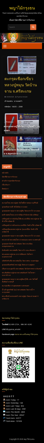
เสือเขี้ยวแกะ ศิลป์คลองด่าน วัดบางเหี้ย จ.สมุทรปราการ (21, 149)
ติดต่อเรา (5, 188)
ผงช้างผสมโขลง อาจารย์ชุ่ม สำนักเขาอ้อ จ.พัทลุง (20, 215)
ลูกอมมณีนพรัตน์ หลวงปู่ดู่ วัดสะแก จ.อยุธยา (18, 264)
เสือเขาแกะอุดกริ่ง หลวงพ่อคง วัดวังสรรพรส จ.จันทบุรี (22, 268)
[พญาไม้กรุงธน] (22, 34)
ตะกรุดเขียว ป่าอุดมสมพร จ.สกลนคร (15, 285)
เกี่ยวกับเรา (6, 184)
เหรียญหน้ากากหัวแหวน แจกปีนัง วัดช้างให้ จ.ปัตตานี (21, 225)
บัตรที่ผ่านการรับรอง (9, 177)
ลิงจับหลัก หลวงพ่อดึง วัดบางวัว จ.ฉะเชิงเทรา (19, 250)
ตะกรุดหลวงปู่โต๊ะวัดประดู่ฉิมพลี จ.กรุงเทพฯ (22, 126)
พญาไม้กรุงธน (22, 8)
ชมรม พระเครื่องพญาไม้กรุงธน (26, 334)
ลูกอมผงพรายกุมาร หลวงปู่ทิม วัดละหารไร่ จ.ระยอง (21, 211)
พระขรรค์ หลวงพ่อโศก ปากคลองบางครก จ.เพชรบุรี (21, 240)
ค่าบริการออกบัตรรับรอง (11, 181)
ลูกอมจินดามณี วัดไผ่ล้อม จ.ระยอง (14, 207)
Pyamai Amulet (22, 97)
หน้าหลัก (5, 173)
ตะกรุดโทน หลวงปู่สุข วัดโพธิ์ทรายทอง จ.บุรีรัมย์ (20, 203)
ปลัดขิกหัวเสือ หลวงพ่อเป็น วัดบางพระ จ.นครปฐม (20, 261)
